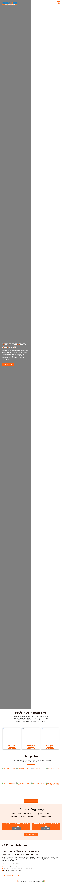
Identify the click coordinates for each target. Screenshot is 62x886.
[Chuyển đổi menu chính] (58, 3)
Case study (16, 828)
